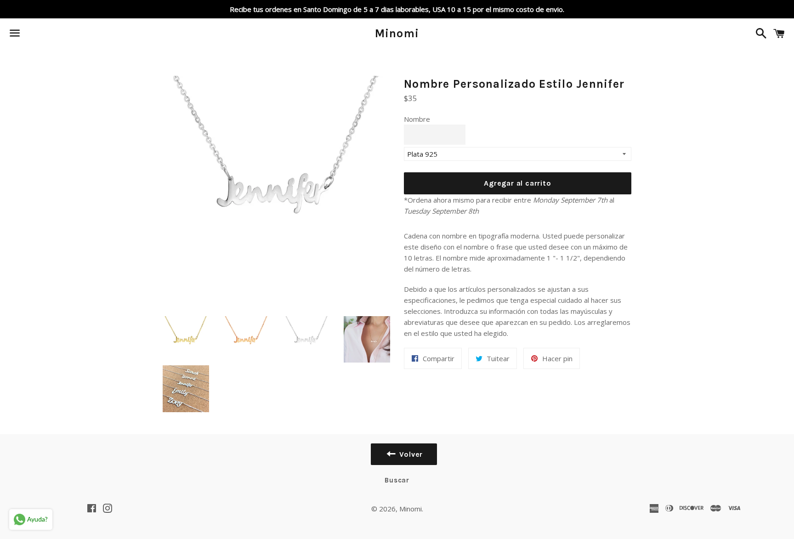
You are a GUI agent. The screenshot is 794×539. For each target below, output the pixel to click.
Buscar (397, 480)
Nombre (417, 119)
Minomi (397, 33)
